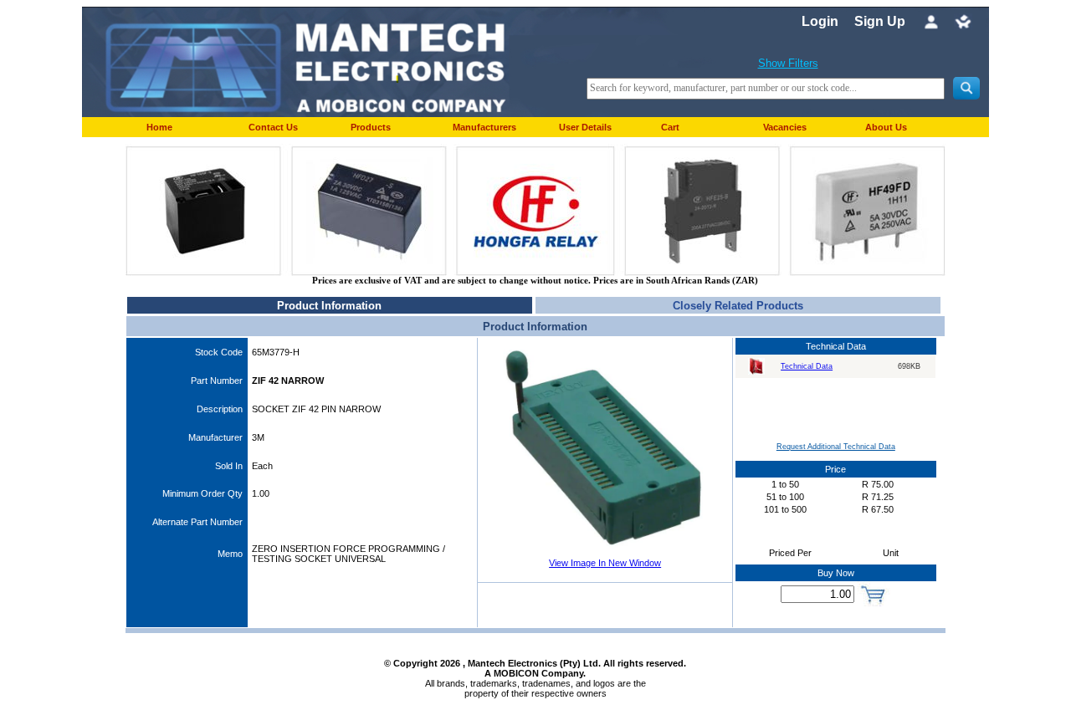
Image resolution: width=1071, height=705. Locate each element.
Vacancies (785, 127)
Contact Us (273, 127)
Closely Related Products (738, 305)
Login (820, 21)
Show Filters (788, 63)
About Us (886, 127)
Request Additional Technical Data (835, 446)
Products (371, 127)
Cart (670, 127)
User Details (585, 127)
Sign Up (879, 21)
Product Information (329, 305)
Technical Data (807, 366)
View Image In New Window (605, 563)
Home (159, 127)
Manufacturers (484, 127)
